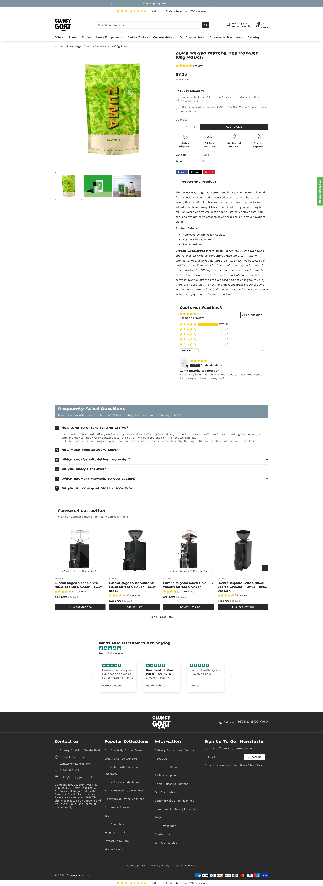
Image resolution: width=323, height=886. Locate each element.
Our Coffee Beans (166, 767)
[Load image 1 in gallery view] (68, 186)
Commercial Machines (225, 37)
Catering (253, 37)
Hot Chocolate (114, 824)
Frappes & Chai (115, 832)
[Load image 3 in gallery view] (127, 186)
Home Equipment (108, 37)
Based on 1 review (192, 317)
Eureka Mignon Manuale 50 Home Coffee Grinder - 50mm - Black (134, 587)
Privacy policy (160, 865)
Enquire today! (319, 190)
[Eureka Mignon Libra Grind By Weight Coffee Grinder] (188, 550)
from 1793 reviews (111, 653)
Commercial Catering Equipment (177, 809)
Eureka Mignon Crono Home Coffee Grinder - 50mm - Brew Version (242, 587)
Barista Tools (137, 37)
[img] (198, 361)
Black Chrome (75, 599)
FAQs (158, 817)
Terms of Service (166, 842)
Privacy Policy (256, 765)
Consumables (162, 37)
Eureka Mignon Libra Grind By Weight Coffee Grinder (188, 585)
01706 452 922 (189, 101)
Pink (61, 611)
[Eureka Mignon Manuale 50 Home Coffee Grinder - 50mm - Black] (134, 550)
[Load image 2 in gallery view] (98, 186)
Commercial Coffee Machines (124, 799)
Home (59, 46)
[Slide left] (58, 568)
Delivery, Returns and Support (175, 750)
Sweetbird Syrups (117, 840)
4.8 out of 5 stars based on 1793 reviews (179, 11)
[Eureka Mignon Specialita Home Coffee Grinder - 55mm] (80, 550)
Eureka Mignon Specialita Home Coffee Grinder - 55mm (78, 585)
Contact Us (162, 834)
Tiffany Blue (74, 610)
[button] (261, 25)
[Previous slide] (111, 3)
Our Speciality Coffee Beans (123, 750)
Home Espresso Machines (122, 782)
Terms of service (185, 865)
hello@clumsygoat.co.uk (76, 777)
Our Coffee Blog (165, 825)
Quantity (181, 119)
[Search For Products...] (205, 25)
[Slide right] (265, 568)
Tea (107, 815)
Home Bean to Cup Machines (124, 790)
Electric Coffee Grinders (121, 758)
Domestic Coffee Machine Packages (122, 770)
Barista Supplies (165, 775)
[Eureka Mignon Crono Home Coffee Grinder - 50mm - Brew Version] (243, 550)
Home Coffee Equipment (171, 783)
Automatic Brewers (118, 807)
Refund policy (136, 865)
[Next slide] (211, 3)
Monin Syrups (114, 849)
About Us (161, 758)
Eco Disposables (191, 37)
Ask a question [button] (252, 314)
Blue (59, 599)
